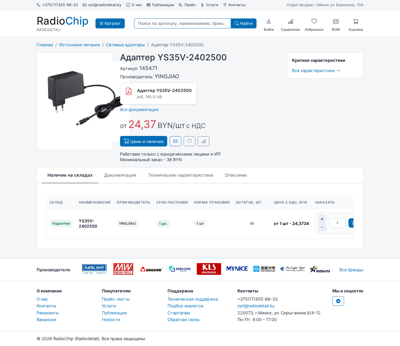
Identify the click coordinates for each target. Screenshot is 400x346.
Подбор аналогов (185, 305)
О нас (137, 5)
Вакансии (46, 319)
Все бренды (351, 269)
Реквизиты (48, 312)
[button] (269, 21)
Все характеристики (314, 70)
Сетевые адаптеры (125, 44)
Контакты (236, 5)
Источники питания (79, 44)
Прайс (190, 5)
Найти (246, 23)
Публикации (163, 5)
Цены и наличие (146, 141)
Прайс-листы (116, 298)
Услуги (212, 5)
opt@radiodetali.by (105, 5)
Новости (111, 319)
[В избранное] (189, 141)
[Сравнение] (291, 21)
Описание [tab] (236, 175)
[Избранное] (314, 21)
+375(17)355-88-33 (60, 5)
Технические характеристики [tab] (180, 175)
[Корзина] (356, 21)
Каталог (112, 23)
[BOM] (336, 21)
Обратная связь (183, 319)
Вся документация (139, 109)
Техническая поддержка (192, 298)
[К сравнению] (203, 141)
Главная (45, 44)
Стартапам (178, 312)
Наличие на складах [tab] (70, 175)
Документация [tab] (120, 175)
